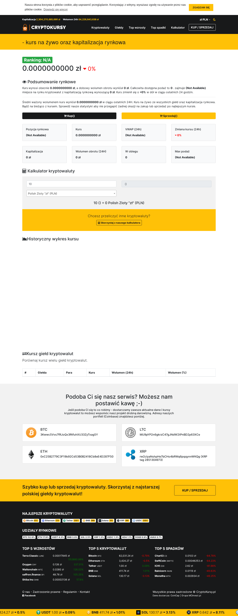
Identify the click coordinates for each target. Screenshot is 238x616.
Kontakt (84, 592)
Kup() (71, 116)
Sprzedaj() (170, 116)
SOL (129, 612)
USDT (30, 612)
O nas (26, 592)
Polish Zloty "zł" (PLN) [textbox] (42, 193)
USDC (230, 612)
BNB (79, 612)
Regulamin (69, 592)
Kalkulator (178, 27)
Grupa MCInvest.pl (191, 595)
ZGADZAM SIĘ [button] (201, 7)
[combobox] (205, 19)
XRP (179, 612)
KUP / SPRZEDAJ (202, 27)
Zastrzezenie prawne (46, 592)
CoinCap (175, 595)
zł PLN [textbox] (204, 19)
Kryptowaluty (100, 27)
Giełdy (119, 27)
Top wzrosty (137, 27)
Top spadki (158, 27)
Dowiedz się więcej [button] (56, 9)
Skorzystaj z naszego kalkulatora (120, 222)
